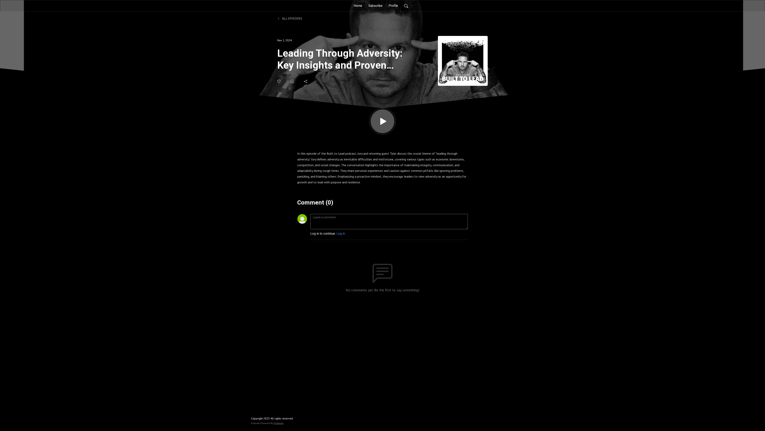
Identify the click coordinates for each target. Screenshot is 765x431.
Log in (340, 233)
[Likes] (279, 81)
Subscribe (375, 6)
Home (358, 6)
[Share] (306, 81)
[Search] (406, 6)
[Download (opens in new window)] (292, 81)
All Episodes (291, 18)
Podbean (278, 423)
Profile (393, 6)
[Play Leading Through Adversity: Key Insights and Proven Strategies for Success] (382, 121)
